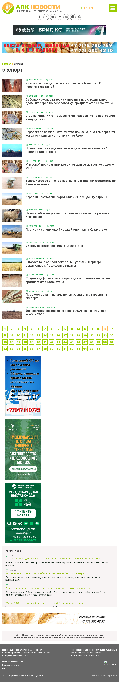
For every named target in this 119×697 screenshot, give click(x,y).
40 (38, 342)
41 (45, 342)
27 (65, 335)
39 (31, 342)
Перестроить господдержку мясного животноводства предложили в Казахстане (49, 588)
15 (98, 328)
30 (85, 335)
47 (85, 342)
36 (11, 342)
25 (51, 335)
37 (18, 342)
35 (5, 342)
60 (58, 348)
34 (111, 335)
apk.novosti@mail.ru (34, 675)
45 (71, 342)
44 (65, 342)
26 (58, 335)
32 (98, 335)
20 (18, 335)
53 (11, 348)
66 (98, 348)
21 (25, 335)
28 (71, 335)
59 (51, 348)
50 (105, 342)
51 (111, 342)
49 (98, 342)
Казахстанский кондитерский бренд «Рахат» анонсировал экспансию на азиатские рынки (53, 558)
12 (78, 328)
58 (45, 348)
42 (51, 342)
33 (105, 335)
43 (58, 342)
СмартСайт (110, 675)
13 (85, 328)
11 (72, 328)
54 (18, 348)
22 (31, 335)
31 (91, 335)
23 (38, 335)
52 (5, 348)
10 (65, 328)
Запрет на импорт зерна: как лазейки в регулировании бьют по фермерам (45, 573)
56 (31, 348)
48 (91, 342)
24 (45, 335)
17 (111, 328)
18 (5, 335)
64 (85, 348)
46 (78, 342)
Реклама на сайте (10, 665)
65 (91, 348)
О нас (5, 668)
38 (25, 342)
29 (78, 335)
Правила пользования (12, 662)
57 (38, 348)
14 (91, 328)
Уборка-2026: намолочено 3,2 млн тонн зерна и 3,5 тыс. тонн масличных (44, 603)
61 (65, 348)
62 (71, 348)
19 (11, 335)
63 (78, 348)
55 (25, 348)
